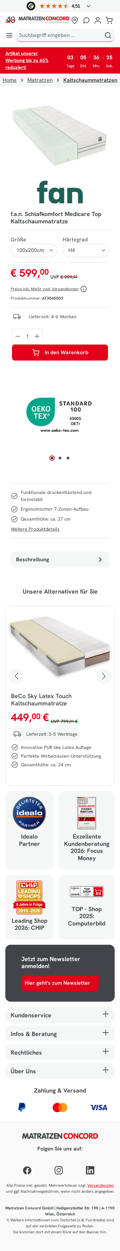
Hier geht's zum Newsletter (57, 982)
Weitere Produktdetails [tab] (35, 529)
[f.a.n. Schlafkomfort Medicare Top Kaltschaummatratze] (60, 136)
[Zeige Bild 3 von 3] (68, 458)
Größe (18, 239)
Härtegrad (75, 239)
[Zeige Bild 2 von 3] (60, 458)
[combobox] (59, 35)
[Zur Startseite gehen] (37, 20)
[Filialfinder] (74, 20)
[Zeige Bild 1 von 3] (52, 458)
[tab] (60, 560)
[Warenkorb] (109, 20)
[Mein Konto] (97, 20)
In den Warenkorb (66, 352)
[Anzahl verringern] (17, 336)
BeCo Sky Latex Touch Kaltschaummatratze (41, 699)
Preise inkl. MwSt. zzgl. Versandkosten (45, 289)
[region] (60, 136)
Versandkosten (100, 1185)
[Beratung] (86, 20)
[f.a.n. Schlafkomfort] (60, 192)
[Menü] (9, 35)
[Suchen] (108, 35)
